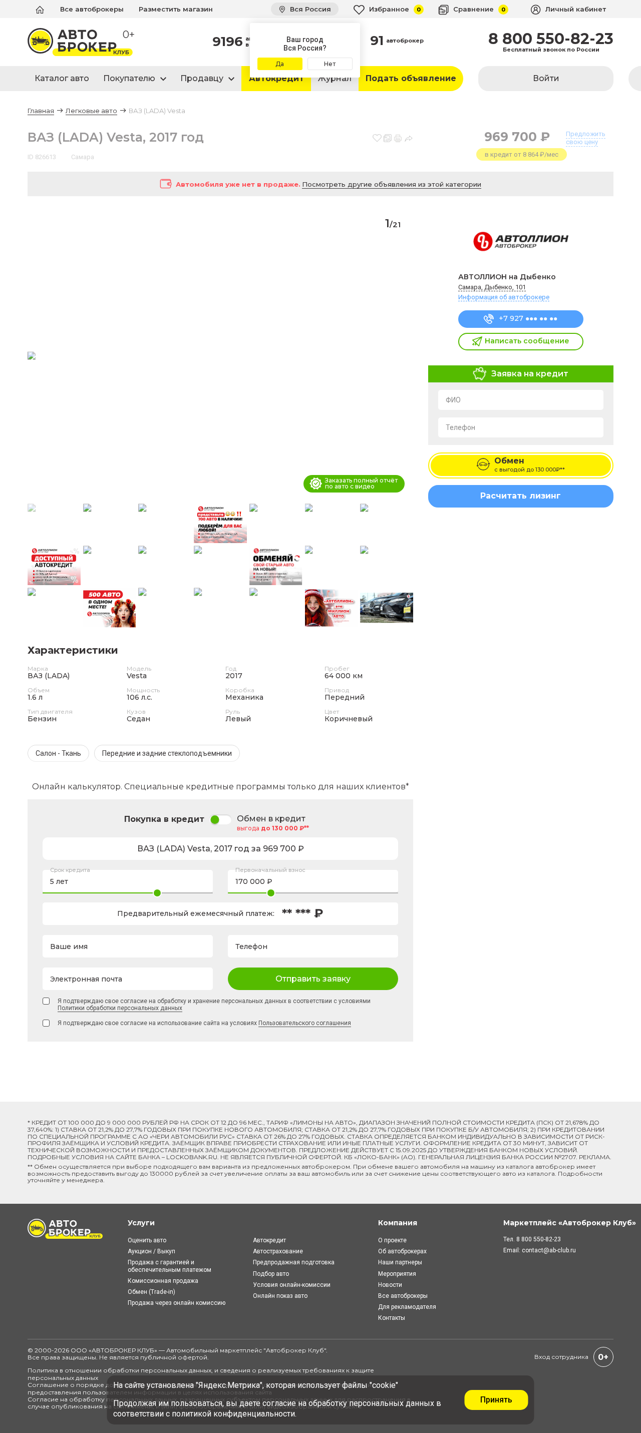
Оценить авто (147, 1240)
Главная (41, 111)
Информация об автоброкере (503, 297)
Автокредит (276, 78)
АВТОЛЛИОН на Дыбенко (507, 276)
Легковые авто (91, 111)
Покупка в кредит (164, 819)
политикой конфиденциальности (233, 1413)
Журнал (335, 78)
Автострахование (278, 1251)
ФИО (453, 399)
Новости (390, 1284)
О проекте (392, 1240)
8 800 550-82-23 (550, 39)
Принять (496, 1399)
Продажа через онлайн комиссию (176, 1302)
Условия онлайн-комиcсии (292, 1284)
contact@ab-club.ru (549, 1250)
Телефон (460, 427)
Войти (546, 78)
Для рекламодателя (407, 1306)
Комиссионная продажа (163, 1280)
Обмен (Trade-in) (151, 1291)
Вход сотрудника (561, 1356)
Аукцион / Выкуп (151, 1251)
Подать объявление (411, 78)
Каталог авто (62, 78)
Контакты (391, 1317)
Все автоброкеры (92, 9)
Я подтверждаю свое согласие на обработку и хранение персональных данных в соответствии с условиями (214, 1005)
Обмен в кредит (271, 818)
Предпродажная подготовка (294, 1262)
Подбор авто (271, 1273)
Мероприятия (397, 1273)
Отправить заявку (313, 979)
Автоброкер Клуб (295, 1350)
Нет (330, 64)
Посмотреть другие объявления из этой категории (391, 184)
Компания (397, 1222)
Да (279, 64)
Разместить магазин (176, 9)
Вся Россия (309, 9)
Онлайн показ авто (280, 1295)
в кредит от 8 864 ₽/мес (521, 154)
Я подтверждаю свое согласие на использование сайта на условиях (204, 1023)
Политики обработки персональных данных (120, 1008)
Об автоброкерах (402, 1251)
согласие (279, 1403)
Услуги (141, 1222)
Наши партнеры (400, 1262)
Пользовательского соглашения (304, 1023)
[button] (401, 356)
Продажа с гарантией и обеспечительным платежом (169, 1266)
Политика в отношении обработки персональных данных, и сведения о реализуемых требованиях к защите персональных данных (201, 1373)
